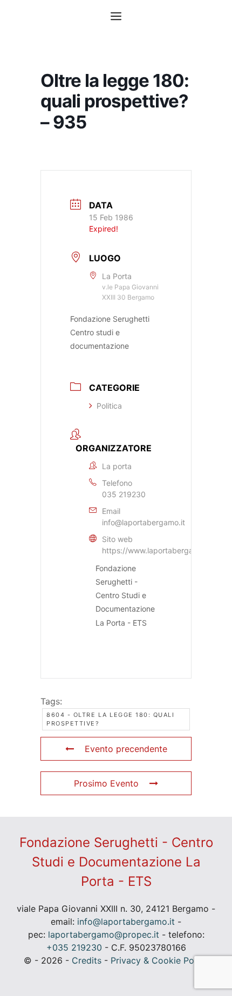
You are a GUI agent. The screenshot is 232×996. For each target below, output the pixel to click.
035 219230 (124, 494)
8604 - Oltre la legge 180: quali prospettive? (110, 719)
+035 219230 (74, 947)
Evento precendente (126, 748)
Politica (109, 405)
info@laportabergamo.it (143, 522)
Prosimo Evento (106, 783)
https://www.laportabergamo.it (156, 550)
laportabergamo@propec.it (103, 934)
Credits (86, 960)
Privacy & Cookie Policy (159, 960)
